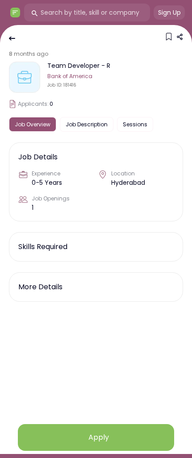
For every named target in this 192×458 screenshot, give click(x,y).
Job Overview (32, 124)
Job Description (87, 124)
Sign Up (169, 12)
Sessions (135, 124)
